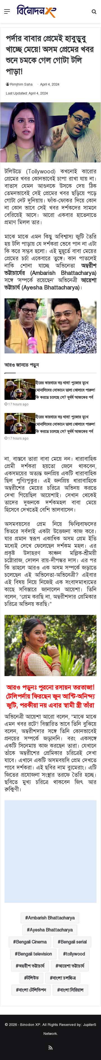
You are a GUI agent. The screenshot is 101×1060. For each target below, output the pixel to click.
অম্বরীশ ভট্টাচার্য (31, 966)
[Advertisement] (50, 850)
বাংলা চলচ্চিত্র (64, 978)
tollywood (75, 954)
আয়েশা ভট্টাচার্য (71, 966)
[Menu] (7, 13)
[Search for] (94, 13)
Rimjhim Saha (21, 84)
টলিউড (33, 978)
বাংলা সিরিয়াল (72, 990)
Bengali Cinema (31, 942)
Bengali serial (74, 942)
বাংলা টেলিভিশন (32, 990)
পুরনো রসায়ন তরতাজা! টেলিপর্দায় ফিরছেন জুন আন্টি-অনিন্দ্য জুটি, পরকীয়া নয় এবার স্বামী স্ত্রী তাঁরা (50, 696)
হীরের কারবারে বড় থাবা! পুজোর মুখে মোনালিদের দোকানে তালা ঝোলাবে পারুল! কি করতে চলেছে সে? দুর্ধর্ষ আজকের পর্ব (65, 390)
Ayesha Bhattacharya (51, 930)
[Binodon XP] (36, 11)
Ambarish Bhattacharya (51, 918)
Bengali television (35, 954)
